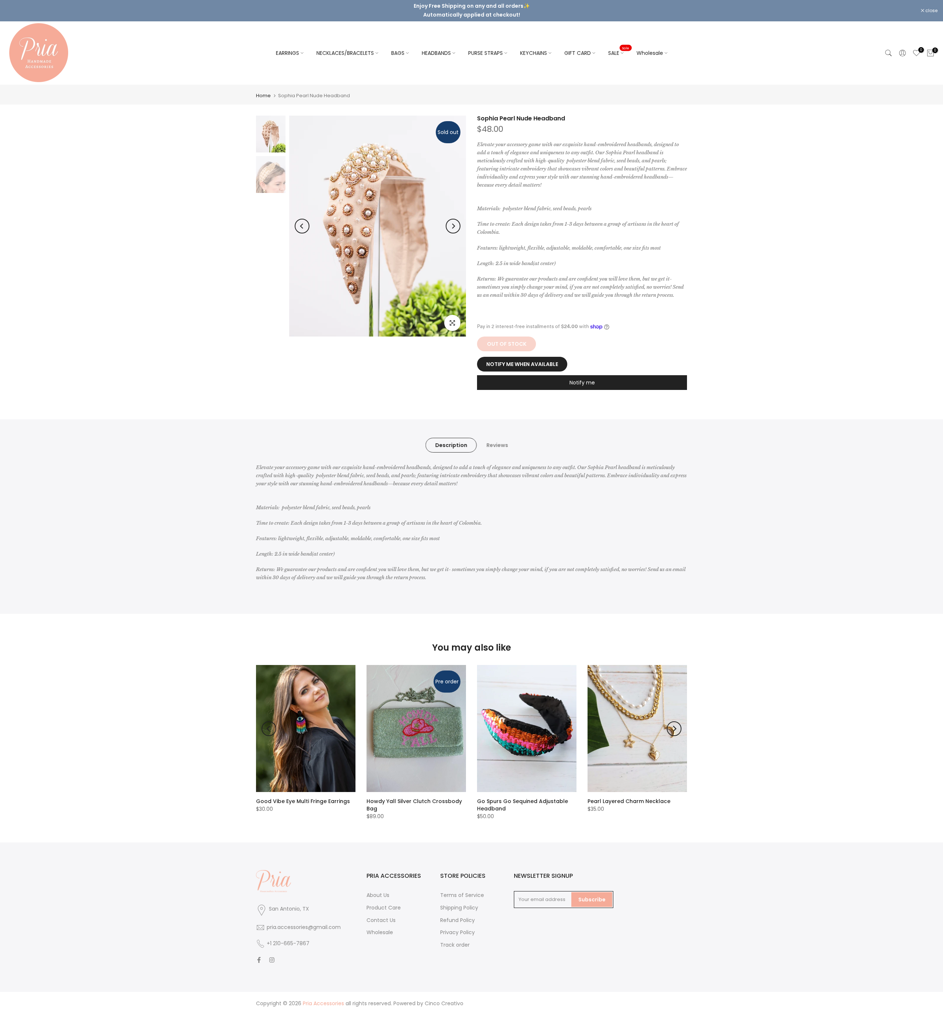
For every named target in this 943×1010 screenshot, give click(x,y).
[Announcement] (471, 7)
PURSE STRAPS (485, 46)
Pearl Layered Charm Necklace (629, 795)
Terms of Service (462, 889)
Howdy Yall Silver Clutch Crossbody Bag (414, 799)
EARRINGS (287, 46)
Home (263, 89)
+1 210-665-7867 (288, 937)
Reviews (497, 439)
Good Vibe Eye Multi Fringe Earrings (303, 795)
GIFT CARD (577, 46)
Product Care (384, 901)
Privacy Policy (457, 926)
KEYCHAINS (533, 46)
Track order (455, 939)
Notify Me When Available (522, 358)
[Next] (453, 219)
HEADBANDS (436, 46)
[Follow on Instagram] (271, 953)
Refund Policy (457, 914)
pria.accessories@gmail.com (304, 921)
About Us (378, 889)
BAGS (397, 46)
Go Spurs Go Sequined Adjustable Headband (522, 799)
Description (451, 439)
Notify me (582, 376)
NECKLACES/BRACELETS (345, 46)
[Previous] (302, 219)
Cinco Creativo (444, 997)
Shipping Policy (459, 901)
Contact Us (381, 914)
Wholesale (650, 46)
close (15, 8)
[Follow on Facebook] (259, 953)
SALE (619, 46)
